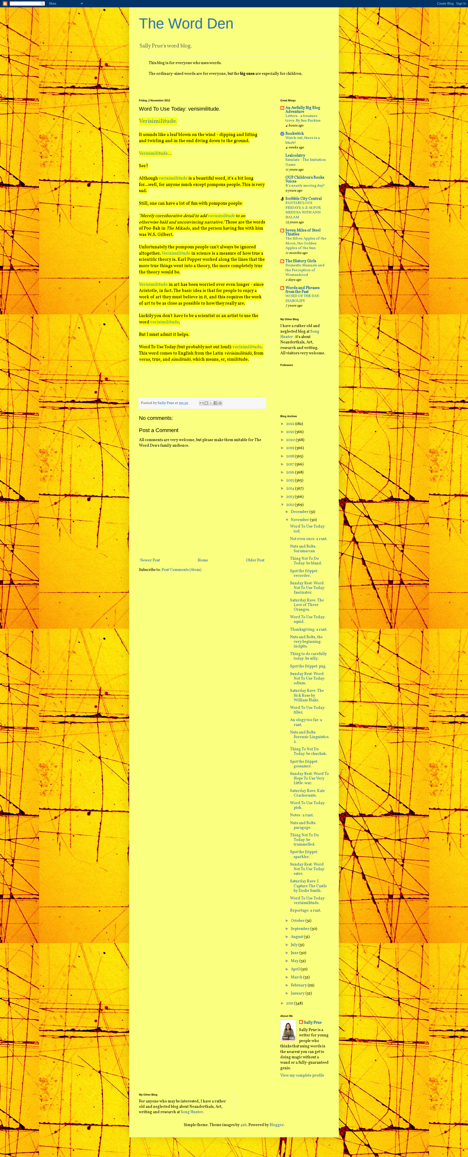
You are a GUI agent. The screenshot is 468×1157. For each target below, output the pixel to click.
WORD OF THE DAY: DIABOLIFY (302, 299)
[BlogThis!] (206, 403)
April (296, 969)
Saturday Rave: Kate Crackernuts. (307, 793)
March (297, 977)
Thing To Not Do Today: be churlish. (308, 752)
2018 (290, 456)
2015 (290, 480)
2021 (290, 432)
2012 (290, 505)
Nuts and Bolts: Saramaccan (303, 549)
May (295, 961)
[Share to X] (210, 403)
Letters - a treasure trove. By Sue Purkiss (303, 119)
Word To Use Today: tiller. (307, 710)
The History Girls (300, 261)
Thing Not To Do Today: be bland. (306, 561)
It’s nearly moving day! (305, 185)
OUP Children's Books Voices (304, 179)
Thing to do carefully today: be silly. (308, 656)
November (300, 520)
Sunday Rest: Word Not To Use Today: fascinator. (307, 588)
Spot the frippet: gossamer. (304, 764)
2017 (290, 464)
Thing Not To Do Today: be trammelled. (304, 840)
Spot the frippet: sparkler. (304, 854)
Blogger (276, 1125)
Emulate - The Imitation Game (305, 162)
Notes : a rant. (302, 815)
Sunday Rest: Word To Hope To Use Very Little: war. (309, 778)
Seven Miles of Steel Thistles (303, 232)
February (299, 985)
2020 (291, 440)
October (298, 921)
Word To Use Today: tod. (307, 529)
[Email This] (201, 403)
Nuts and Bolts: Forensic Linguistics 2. (309, 737)
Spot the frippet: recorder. (304, 573)
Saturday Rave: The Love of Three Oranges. (307, 605)
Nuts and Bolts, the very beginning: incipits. (306, 642)
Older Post (255, 560)
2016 (290, 472)
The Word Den (186, 23)
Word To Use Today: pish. (307, 805)
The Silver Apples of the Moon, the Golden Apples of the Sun (305, 243)
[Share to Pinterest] (220, 403)
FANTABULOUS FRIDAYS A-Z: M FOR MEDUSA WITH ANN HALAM (303, 210)
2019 (290, 448)
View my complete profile (302, 1075)
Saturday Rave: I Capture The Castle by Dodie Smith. (308, 886)
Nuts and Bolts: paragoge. (303, 825)
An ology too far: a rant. (306, 722)
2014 (290, 488)
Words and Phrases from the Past (302, 290)
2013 (290, 497)
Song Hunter (192, 1112)
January (298, 993)
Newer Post (150, 560)
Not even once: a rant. (308, 539)
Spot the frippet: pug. (308, 666)
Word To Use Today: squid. (307, 620)
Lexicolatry (295, 155)
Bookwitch (294, 133)
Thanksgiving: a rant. (308, 629)
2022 (290, 424)
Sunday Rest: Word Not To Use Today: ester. (307, 869)
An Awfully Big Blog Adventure (302, 110)
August (297, 937)
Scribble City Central (303, 199)
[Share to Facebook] (215, 403)
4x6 (243, 1125)
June (295, 953)
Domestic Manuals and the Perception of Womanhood (304, 270)
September (300, 929)
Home (203, 560)
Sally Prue (313, 1022)
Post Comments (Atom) (181, 570)
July (294, 945)
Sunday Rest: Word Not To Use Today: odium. (307, 678)
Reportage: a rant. (305, 910)
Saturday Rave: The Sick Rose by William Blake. (307, 695)
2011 (290, 1003)
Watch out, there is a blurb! (302, 140)
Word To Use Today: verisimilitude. (307, 901)
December (300, 512)
